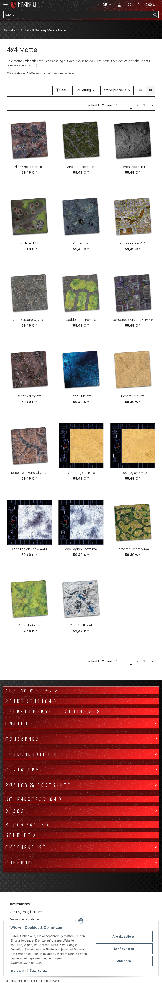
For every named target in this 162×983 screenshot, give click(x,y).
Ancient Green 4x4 (80, 167)
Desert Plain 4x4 (132, 396)
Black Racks (25, 824)
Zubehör (18, 862)
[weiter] (151, 105)
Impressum (18, 970)
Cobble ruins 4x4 (132, 243)
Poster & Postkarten (39, 785)
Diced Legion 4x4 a (81, 473)
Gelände (19, 835)
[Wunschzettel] (129, 4)
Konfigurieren (124, 948)
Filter (62, 90)
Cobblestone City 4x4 (29, 320)
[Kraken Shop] (26, 5)
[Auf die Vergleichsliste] (44, 124)
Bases (14, 811)
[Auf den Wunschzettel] (44, 135)
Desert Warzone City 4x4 (29, 473)
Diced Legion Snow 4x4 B (80, 549)
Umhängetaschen (32, 799)
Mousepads (22, 738)
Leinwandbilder (31, 754)
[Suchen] (155, 14)
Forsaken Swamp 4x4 (133, 549)
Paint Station (29, 701)
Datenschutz (38, 970)
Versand (54, 980)
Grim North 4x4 (81, 625)
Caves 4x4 (81, 243)
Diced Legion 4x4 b (133, 473)
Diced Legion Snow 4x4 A (29, 549)
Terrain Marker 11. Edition (50, 711)
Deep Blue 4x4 (81, 396)
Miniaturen (23, 769)
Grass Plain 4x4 (29, 625)
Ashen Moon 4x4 (132, 167)
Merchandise (25, 847)
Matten (16, 723)
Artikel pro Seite (115, 90)
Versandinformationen (25, 919)
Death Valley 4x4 (29, 396)
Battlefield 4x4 (29, 243)
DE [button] (105, 4)
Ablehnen (124, 961)
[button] (119, 4)
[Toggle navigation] (5, 2)
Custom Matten (29, 690)
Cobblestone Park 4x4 (81, 320)
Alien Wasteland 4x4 (29, 167)
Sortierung (83, 90)
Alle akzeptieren (124, 936)
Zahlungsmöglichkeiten (26, 912)
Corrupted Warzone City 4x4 (133, 320)
